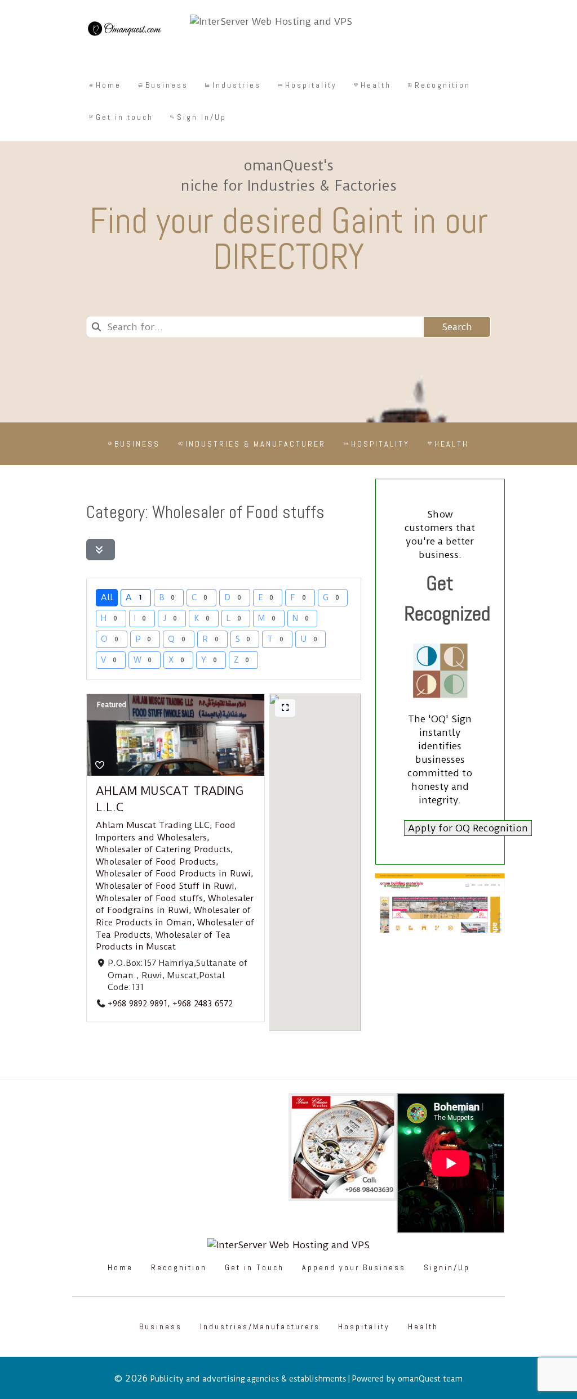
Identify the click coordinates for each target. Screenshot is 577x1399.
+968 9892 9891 (137, 1003)
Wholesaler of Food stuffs (149, 898)
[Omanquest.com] (124, 30)
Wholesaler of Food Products (156, 862)
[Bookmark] (100, 765)
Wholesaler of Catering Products (163, 850)
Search (457, 326)
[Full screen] (285, 708)
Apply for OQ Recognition (468, 828)
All (107, 597)
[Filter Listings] (100, 549)
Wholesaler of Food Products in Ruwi (173, 874)
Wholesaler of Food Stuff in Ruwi (165, 886)
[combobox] (254, 327)
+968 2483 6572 (202, 1003)
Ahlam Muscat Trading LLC (153, 825)
